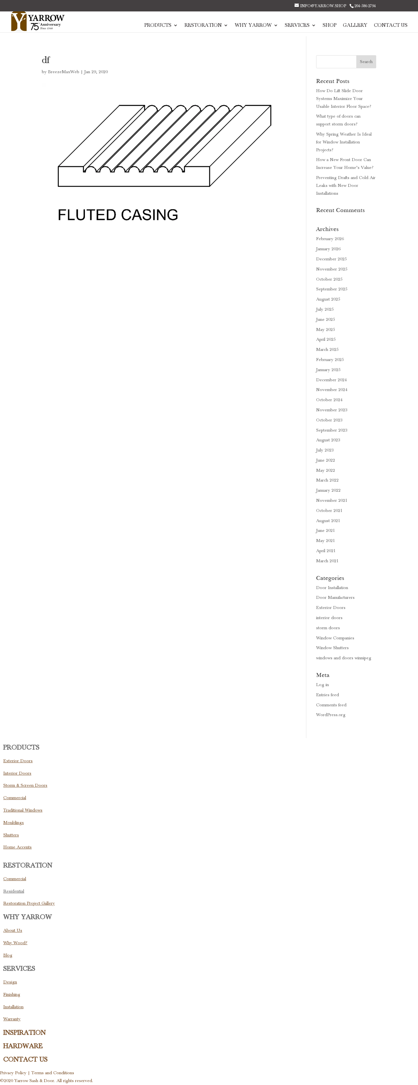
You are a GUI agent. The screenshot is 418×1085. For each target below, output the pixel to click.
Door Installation (332, 587)
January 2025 (328, 369)
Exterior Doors (331, 607)
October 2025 (329, 279)
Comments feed (331, 705)
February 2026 (330, 238)
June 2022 (325, 460)
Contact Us (391, 25)
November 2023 (331, 410)
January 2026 (328, 249)
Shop (329, 25)
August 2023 (328, 440)
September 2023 (331, 430)
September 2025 (331, 289)
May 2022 (325, 470)
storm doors (328, 628)
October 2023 (329, 420)
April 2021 (326, 550)
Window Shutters (332, 647)
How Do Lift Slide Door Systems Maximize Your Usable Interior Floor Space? (343, 98)
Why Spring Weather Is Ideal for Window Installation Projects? (344, 142)
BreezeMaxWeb (63, 71)
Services (297, 25)
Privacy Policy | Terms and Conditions (37, 1073)
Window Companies (335, 638)
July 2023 (325, 450)
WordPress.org (331, 714)
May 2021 (325, 540)
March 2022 (327, 480)
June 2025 (325, 319)
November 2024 (331, 389)
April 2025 (326, 339)
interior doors (329, 617)
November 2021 (331, 500)
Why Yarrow (253, 25)
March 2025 (327, 349)
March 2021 (327, 561)
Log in (322, 684)
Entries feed (327, 695)
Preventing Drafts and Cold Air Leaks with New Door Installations (346, 185)
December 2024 (331, 380)
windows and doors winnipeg (343, 658)
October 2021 (329, 510)
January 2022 (328, 490)
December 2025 (331, 259)
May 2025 (325, 329)
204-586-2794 (365, 6)
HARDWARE (23, 1046)
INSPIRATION (24, 1033)
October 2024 (329, 400)
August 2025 (328, 299)
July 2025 (325, 309)
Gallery (355, 25)
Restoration (203, 25)
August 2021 (328, 520)
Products (157, 25)
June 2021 (325, 530)
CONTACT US (25, 1059)
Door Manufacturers (335, 597)
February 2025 (330, 359)
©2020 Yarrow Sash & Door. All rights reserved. (46, 1080)
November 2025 (331, 269)
